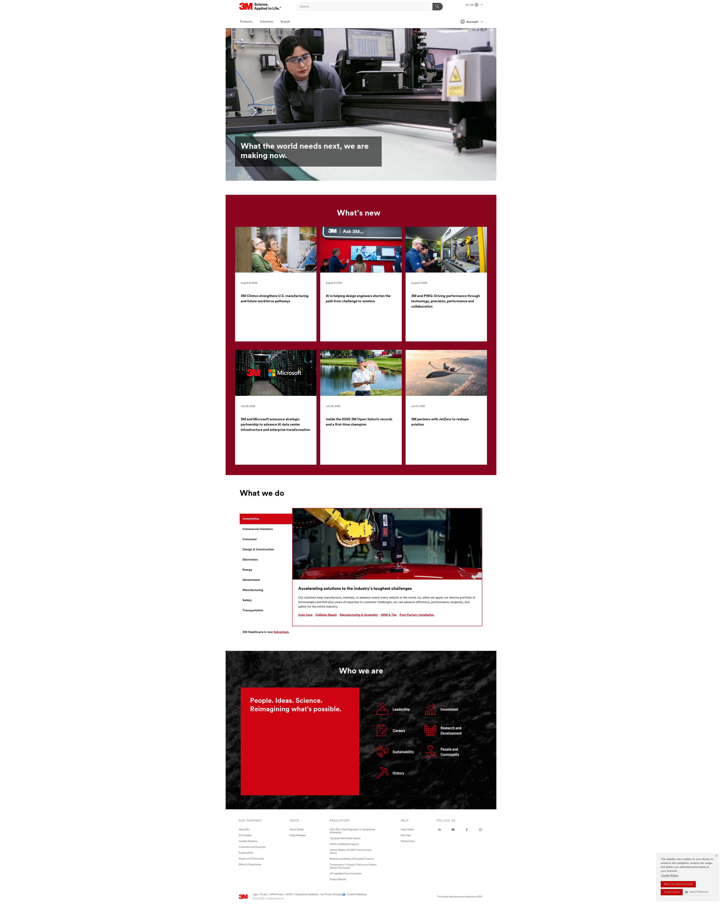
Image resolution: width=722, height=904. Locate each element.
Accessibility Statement (306, 894)
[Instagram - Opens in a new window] (480, 829)
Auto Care (305, 615)
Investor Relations (248, 841)
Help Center (407, 829)
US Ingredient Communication (346, 873)
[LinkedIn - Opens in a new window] (439, 829)
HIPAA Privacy (277, 894)
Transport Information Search (345, 838)
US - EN (470, 5)
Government (251, 580)
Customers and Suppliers (252, 847)
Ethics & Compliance (250, 864)
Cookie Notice (669, 875)
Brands (285, 21)
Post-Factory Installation (417, 615)
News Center (297, 829)
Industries (266, 21)
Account (472, 22)
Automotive (251, 518)
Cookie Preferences (356, 894)
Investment (449, 709)
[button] (696, 892)
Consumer (250, 539)
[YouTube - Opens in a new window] (453, 829)
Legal (255, 894)
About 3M (244, 829)
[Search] (437, 6)
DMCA (289, 894)
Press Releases (298, 835)
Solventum (281, 632)
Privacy (263, 894)
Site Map (405, 835)
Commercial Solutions (258, 529)
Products (246, 21)
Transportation (253, 610)
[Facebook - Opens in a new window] (467, 829)
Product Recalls (338, 879)
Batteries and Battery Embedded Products (352, 859)
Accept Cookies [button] (672, 892)
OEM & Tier (389, 615)
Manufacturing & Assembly (359, 615)
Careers (399, 731)
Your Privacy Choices (330, 894)
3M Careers (245, 835)
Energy (247, 569)
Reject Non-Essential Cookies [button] (678, 884)
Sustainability (403, 752)
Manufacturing (253, 590)
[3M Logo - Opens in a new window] (260, 6)
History (398, 773)
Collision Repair (326, 615)
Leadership (401, 709)
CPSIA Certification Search (344, 844)
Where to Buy (408, 841)
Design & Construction (258, 549)
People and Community (251, 859)
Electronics (250, 559)
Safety (247, 600)
